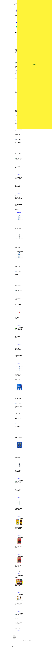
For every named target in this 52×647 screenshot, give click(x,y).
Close (15, 636)
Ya (35, 642)
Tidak (37, 642)
